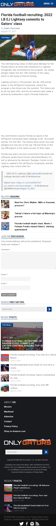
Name (4, 274)
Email (4, 283)
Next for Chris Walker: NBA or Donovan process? (35, 204)
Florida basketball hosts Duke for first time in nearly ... (31, 506)
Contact (8, 421)
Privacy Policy (11, 426)
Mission (8, 407)
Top (53, 523)
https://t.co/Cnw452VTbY (28, 182)
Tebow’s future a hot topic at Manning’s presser (35, 215)
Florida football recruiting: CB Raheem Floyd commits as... (31, 486)
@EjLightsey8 (33, 173)
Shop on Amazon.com (14, 431)
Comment (5, 250)
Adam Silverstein (12, 28)
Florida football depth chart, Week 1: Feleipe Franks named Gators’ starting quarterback (34, 226)
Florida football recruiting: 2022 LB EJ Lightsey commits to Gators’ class (26, 19)
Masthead (8, 411)
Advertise (8, 416)
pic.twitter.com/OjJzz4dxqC (17, 186)
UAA (53, 59)
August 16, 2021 (27, 188)
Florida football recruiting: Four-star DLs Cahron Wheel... (31, 496)
